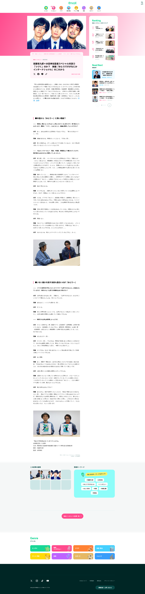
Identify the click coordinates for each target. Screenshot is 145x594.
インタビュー (102, 484)
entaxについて (83, 580)
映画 (95, 488)
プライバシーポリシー (109, 580)
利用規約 (92, 580)
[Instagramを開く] (37, 581)
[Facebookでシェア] (38, 74)
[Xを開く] (31, 581)
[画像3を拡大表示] (56, 474)
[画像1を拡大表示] (35, 474)
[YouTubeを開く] (48, 581)
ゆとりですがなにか (88, 484)
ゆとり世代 (86, 488)
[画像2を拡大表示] (45, 474)
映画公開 (103, 488)
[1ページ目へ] (101, 105)
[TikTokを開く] (42, 581)
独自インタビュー (37, 59)
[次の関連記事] (109, 105)
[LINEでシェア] (42, 74)
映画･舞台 (45, 59)
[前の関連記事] (97, 105)
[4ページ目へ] (105, 105)
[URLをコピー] (46, 74)
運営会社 (99, 580)
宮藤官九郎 (89, 480)
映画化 (94, 493)
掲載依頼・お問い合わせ (105, 587)
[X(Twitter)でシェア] (34, 74)
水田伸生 (100, 480)
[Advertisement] (56, 108)
